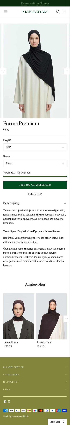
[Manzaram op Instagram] (9, 402)
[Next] (66, 71)
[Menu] (5, 11)
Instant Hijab (11, 342)
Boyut (7, 140)
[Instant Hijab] (18, 316)
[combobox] (57, 422)
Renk (6, 156)
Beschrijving (11, 203)
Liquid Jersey (44, 342)
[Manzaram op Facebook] (5, 402)
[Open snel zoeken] (58, 11)
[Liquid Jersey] (51, 316)
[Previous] (3, 71)
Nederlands (54, 422)
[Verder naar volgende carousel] (66, 319)
